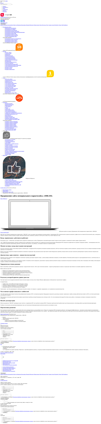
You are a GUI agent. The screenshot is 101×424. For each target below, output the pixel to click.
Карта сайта (2, 353)
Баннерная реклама (9, 55)
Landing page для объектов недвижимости (13, 113)
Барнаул (2, 25)
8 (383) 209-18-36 (3, 17)
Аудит (4, 77)
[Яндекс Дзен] (3, 358)
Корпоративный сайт (9, 104)
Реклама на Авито (8, 67)
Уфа (62, 25)
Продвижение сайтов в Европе (11, 41)
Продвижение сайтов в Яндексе (11, 35)
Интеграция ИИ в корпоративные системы (13, 181)
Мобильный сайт (8, 105)
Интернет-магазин (9, 103)
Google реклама (8, 53)
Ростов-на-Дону (45, 25)
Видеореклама (8, 60)
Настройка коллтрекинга (10, 90)
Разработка (5, 102)
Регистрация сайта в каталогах (9, 371)
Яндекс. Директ (8, 52)
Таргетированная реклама (10, 58)
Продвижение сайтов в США (11, 40)
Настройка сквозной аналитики (11, 88)
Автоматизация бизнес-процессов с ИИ (13, 184)
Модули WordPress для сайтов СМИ (12, 119)
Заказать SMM (8, 154)
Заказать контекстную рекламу (11, 59)
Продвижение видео (9, 140)
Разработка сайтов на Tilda (10, 124)
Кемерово (19, 25)
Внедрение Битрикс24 (9, 127)
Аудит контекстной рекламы (11, 83)
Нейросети (5, 155)
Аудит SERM (7, 142)
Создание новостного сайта (10, 128)
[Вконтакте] (3, 355)
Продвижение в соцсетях (10, 139)
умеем (6, 0)
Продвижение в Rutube (9, 153)
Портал (6, 107)
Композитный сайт (9, 116)
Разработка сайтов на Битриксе (11, 121)
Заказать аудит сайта (9, 87)
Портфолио (5, 7)
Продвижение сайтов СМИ (10, 33)
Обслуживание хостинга (10, 110)
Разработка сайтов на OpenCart (11, 126)
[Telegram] (1, 21)
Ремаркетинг (7, 54)
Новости (4, 10)
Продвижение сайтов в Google (11, 34)
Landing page (7, 108)
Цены (4, 8)
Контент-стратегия (9, 148)
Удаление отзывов (8, 144)
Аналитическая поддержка (10, 89)
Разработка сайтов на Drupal (10, 123)
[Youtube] (3, 357)
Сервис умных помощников (10, 180)
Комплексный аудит (9, 82)
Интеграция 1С (8, 115)
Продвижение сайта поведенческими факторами (15, 32)
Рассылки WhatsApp (9, 63)
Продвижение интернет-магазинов (12, 31)
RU (1, 3)
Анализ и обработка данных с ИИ (12, 183)
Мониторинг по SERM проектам (11, 143)
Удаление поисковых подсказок (11, 146)
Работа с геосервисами (9, 150)
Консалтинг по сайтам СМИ (10, 92)
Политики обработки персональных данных (22, 341)
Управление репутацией (10, 141)
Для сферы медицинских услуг (11, 114)
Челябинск (65, 25)
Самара (50, 25)
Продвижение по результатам (11, 30)
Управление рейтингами (10, 149)
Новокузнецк (37, 25)
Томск (60, 25)
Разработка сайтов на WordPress (11, 122)
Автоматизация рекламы (10, 57)
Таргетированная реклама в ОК (11, 66)
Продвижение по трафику (10, 29)
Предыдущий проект (4, 232)
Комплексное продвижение (10, 28)
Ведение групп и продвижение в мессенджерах (14, 151)
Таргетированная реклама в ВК (11, 64)
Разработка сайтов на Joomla (10, 125)
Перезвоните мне (3, 22)
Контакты (5, 11)
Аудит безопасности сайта (10, 86)
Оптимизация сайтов (7, 27)
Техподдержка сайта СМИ (10, 129)
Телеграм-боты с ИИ (9, 179)
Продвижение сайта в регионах (11, 39)
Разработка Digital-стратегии (11, 62)
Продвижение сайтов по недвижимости (13, 38)
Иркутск (15, 25)
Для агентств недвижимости (11, 111)
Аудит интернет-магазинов (10, 85)
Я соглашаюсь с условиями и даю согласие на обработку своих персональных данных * (28, 341)
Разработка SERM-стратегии (11, 152)
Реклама (4, 51)
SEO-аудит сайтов (8, 79)
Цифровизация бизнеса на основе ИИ (12, 182)
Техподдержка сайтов (9, 109)
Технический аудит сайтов (10, 80)
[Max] (4, 21)
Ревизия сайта (8, 91)
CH (2, 3)
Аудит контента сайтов (9, 84)
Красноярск (23, 25)
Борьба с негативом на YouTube (11, 145)
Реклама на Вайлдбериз (10, 69)
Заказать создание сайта (10, 117)
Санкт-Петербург (55, 25)
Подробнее (7, 185)
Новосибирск (3, 23)
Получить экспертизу (4, 398)
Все (1, 344)
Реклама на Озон (8, 68)
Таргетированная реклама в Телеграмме (13, 65)
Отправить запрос (4, 323)
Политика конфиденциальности (6, 352)
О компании (5, 9)
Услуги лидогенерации (9, 56)
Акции (4, 6)
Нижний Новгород (30, 25)
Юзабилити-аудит (8, 81)
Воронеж (6, 25)
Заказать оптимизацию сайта (11, 36)
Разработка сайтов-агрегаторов (11, 118)
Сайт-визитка (8, 106)
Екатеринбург (11, 25)
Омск (41, 25)
